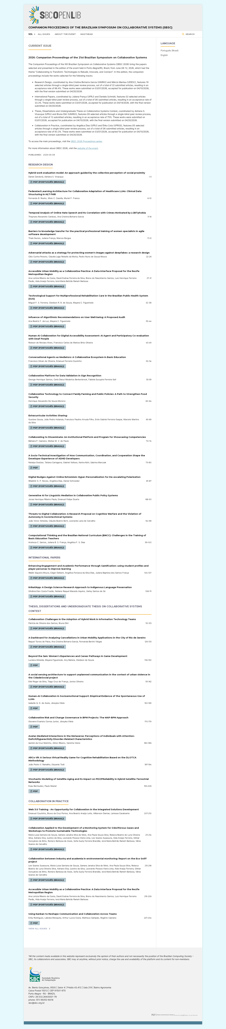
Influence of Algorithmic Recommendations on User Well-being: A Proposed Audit (76, 317)
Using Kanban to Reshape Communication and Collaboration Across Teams (72, 914)
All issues (44, 34)
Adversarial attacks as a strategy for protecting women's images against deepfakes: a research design (89, 252)
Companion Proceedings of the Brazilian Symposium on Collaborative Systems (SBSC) (100, 27)
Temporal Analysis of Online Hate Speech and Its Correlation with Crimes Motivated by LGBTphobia (87, 212)
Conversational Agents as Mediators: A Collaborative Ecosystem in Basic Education (77, 357)
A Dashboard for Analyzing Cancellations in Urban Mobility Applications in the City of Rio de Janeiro (87, 637)
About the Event (65, 34)
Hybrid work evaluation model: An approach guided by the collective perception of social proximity (86, 172)
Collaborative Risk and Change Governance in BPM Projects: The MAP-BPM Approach (78, 717)
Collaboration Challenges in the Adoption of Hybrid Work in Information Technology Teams (82, 619)
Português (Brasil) (169, 50)
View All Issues (37, 928)
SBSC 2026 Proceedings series (86, 141)
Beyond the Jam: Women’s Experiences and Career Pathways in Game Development (77, 656)
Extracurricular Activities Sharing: (47, 415)
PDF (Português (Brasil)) (48, 182)
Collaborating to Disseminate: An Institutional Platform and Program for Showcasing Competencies (87, 437)
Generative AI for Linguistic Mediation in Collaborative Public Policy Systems (73, 495)
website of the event (87, 148)
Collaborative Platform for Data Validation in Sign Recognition (64, 375)
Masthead (86, 34)
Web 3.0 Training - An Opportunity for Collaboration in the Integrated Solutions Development (83, 809)
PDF (35, 467)
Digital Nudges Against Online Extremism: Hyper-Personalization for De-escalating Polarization (84, 477)
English (164, 55)
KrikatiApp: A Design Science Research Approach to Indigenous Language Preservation (80, 587)
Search (189, 34)
